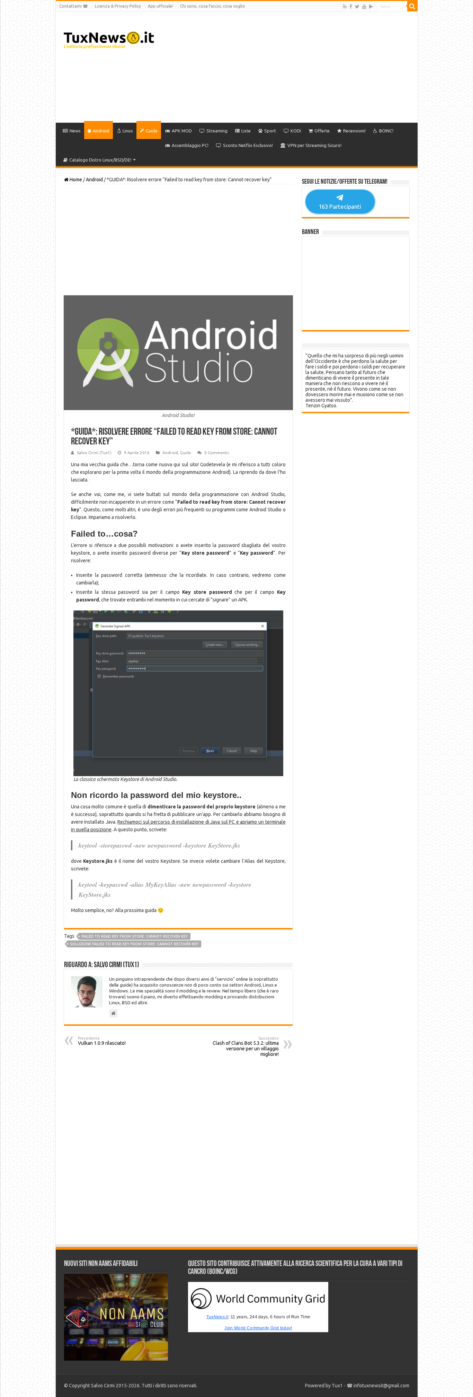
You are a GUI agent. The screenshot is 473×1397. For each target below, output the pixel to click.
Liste (246, 130)
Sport (270, 130)
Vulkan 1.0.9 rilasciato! (102, 1041)
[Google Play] (371, 6)
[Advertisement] (286, 67)
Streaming (216, 130)
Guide (152, 130)
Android (101, 130)
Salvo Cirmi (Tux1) (94, 452)
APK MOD (182, 130)
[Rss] (344, 6)
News (75, 130)
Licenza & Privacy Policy (118, 6)
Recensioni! (354, 130)
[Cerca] (412, 6)
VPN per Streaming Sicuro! (314, 145)
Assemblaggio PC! (190, 145)
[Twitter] (357, 6)
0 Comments (216, 452)
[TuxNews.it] (109, 38)
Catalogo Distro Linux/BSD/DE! (100, 159)
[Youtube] (364, 6)
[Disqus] (178, 1150)
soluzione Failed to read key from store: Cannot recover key (134, 944)
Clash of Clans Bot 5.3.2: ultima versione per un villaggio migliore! (246, 1046)
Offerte (322, 130)
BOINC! (386, 130)
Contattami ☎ (73, 6)
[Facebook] (351, 6)
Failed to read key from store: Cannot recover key (134, 936)
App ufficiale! (160, 6)
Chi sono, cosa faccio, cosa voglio (212, 6)
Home (75, 179)
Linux (128, 130)
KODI (296, 130)
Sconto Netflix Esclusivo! (248, 145)
